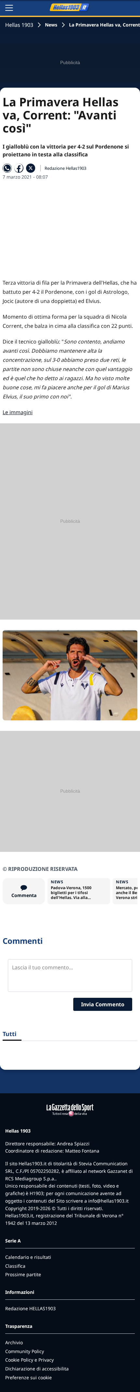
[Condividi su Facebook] (18, 168)
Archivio (14, 1342)
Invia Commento (102, 1004)
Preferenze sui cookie (28, 1377)
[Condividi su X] (30, 168)
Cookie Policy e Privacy (29, 1360)
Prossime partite (23, 1274)
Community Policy (24, 1351)
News (51, 25)
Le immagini (18, 412)
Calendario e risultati (28, 1257)
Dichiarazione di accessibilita (37, 1369)
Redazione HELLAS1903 (30, 1308)
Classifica (15, 1266)
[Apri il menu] (9, 8)
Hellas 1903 (19, 24)
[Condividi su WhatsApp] (7, 168)
